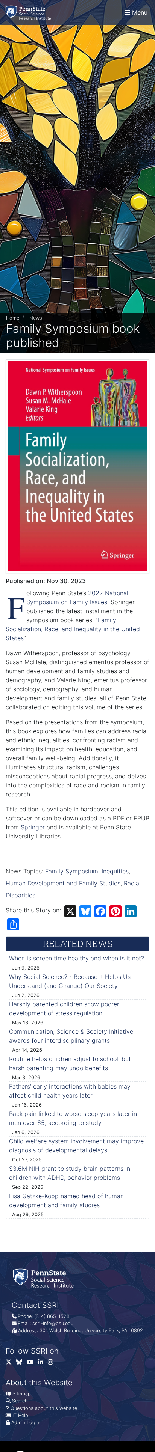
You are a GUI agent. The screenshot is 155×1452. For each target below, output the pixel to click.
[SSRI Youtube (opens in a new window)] (32, 1363)
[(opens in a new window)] (21, 1363)
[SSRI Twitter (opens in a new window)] (11, 1363)
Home (12, 318)
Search (19, 1401)
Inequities (115, 871)
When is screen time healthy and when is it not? (76, 958)
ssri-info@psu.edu (52, 1323)
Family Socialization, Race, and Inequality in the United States (73, 629)
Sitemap (21, 1393)
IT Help (20, 1415)
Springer (33, 827)
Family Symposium (71, 871)
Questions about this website (44, 1408)
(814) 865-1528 (52, 1316)
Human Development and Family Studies (63, 883)
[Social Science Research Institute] (29, 12)
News (35, 318)
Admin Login (25, 1422)
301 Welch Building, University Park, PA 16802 (91, 1330)
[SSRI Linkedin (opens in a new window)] (43, 1363)
